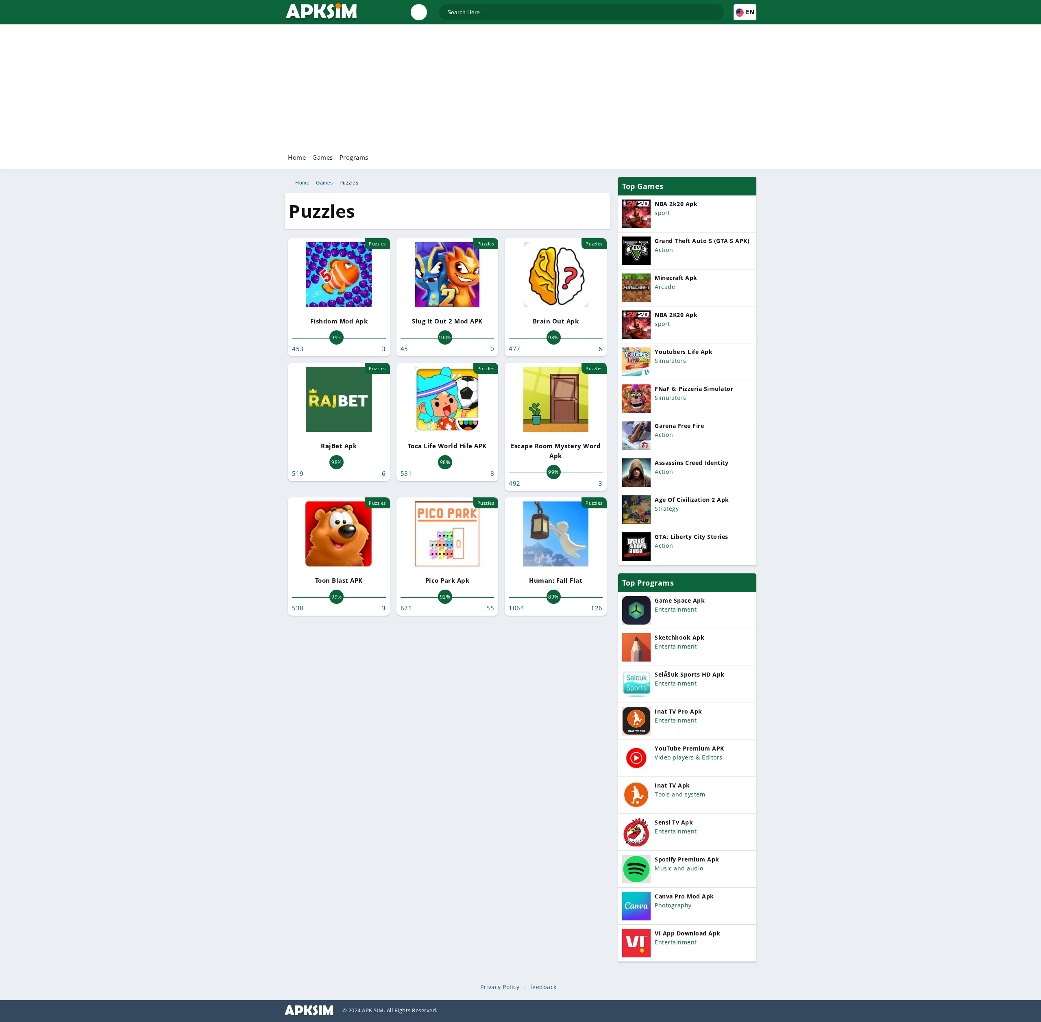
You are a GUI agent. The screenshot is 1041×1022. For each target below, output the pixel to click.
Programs (354, 157)
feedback (543, 987)
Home (297, 157)
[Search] (717, 8)
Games (322, 157)
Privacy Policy (499, 987)
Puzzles (349, 183)
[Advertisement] (520, 87)
